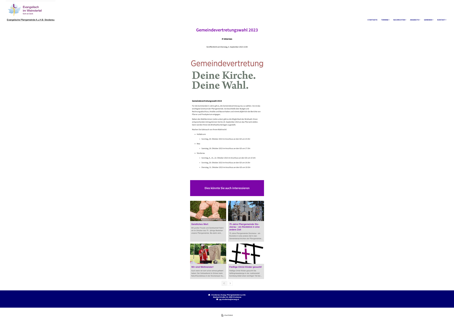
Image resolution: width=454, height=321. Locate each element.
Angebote (414, 20)
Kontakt (441, 20)
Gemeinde (428, 20)
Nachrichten (399, 20)
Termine (384, 20)
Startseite (372, 20)
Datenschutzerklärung (218, 309)
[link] (385, 20)
